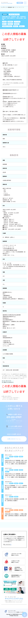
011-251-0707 (14, 417)
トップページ (4, 7)
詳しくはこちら (6, 544)
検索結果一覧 (11, 7)
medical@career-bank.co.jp (14, 428)
